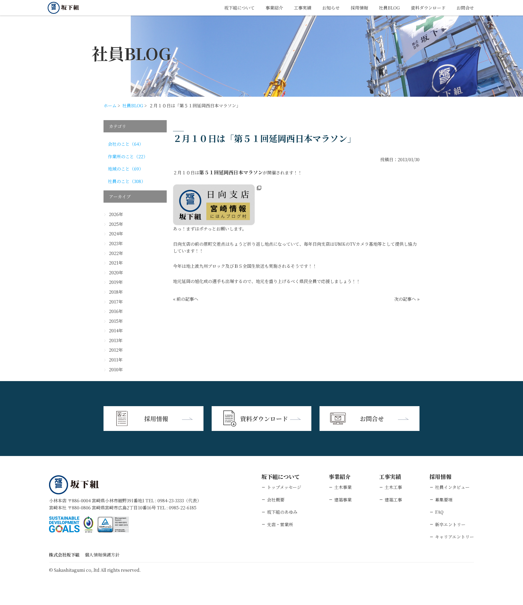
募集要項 (443, 500)
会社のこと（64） (125, 144)
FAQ (439, 512)
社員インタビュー (452, 487)
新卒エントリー (450, 524)
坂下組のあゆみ (282, 512)
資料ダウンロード (428, 8)
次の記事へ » (406, 299)
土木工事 (393, 487)
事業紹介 (274, 8)
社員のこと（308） (126, 181)
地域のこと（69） (125, 169)
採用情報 (359, 8)
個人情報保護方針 (102, 555)
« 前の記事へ (185, 299)
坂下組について (239, 8)
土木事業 (343, 487)
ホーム (110, 105)
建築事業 (343, 500)
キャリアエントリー (454, 537)
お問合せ (465, 8)
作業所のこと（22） (128, 156)
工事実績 (302, 8)
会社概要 (275, 500)
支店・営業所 (280, 524)
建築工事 (393, 500)
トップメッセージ (284, 487)
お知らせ (331, 8)
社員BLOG (389, 8)
